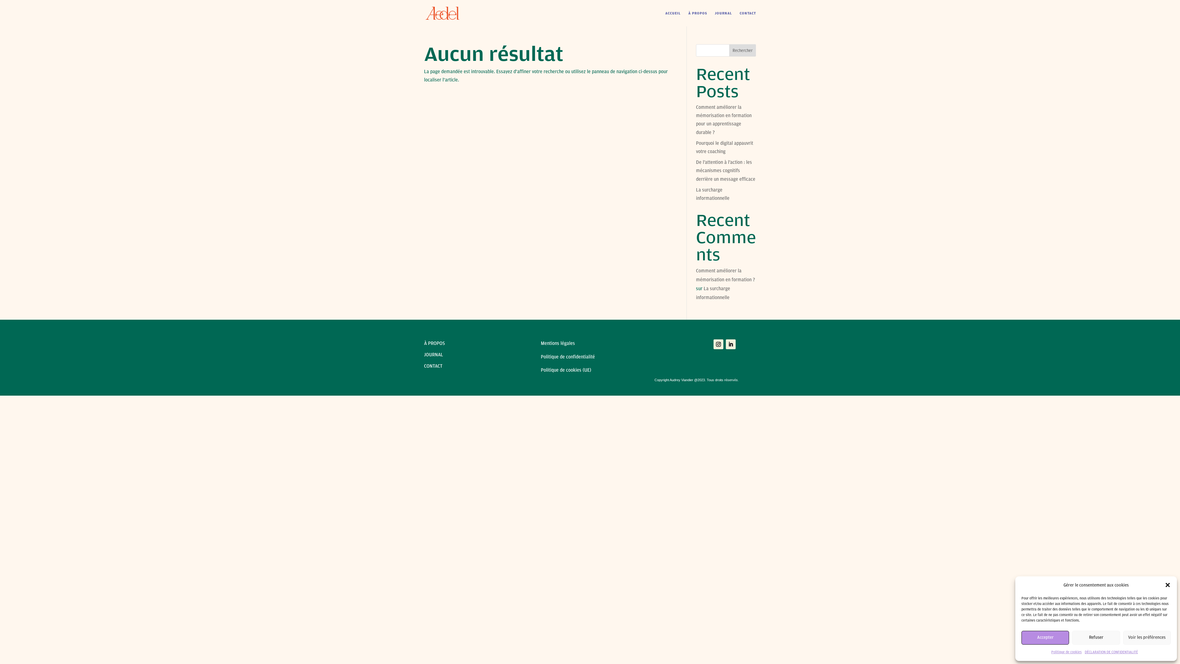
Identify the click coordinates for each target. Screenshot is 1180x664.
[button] (1168, 585)
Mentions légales (558, 343)
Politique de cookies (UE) (566, 370)
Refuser (1096, 637)
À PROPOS (697, 13)
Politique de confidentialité (568, 357)
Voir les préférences (1147, 637)
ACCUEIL (673, 13)
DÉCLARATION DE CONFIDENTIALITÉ (1111, 652)
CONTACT (748, 13)
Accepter (1045, 637)
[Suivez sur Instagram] (718, 344)
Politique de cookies (1066, 652)
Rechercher (743, 50)
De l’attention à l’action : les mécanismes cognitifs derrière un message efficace (725, 171)
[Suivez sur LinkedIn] (731, 344)
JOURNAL (723, 13)
